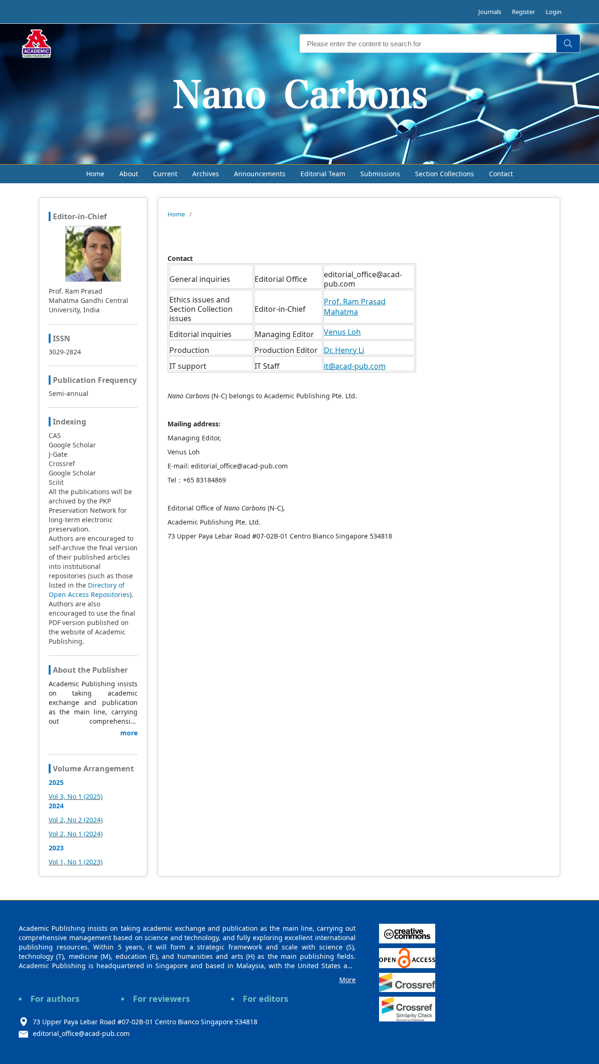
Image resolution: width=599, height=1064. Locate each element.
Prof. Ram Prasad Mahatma (355, 306)
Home (95, 173)
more (129, 732)
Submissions (380, 173)
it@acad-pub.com (355, 366)
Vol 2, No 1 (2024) (75, 833)
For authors (55, 998)
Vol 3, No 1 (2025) (75, 796)
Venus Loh (342, 332)
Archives (205, 173)
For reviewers (161, 998)
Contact (501, 173)
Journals (489, 11)
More (347, 979)
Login (554, 11)
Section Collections (444, 173)
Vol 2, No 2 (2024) (75, 819)
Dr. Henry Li (344, 350)
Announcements (259, 173)
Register (523, 11)
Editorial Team (322, 173)
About (128, 173)
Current (165, 173)
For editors (265, 998)
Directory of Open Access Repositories (89, 590)
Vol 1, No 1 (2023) (75, 861)
